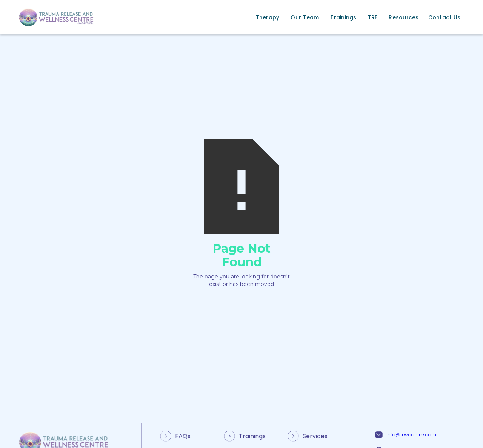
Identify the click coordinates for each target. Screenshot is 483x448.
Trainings (252, 436)
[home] (56, 17)
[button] (267, 17)
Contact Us (444, 17)
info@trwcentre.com (411, 434)
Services (315, 436)
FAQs (183, 436)
